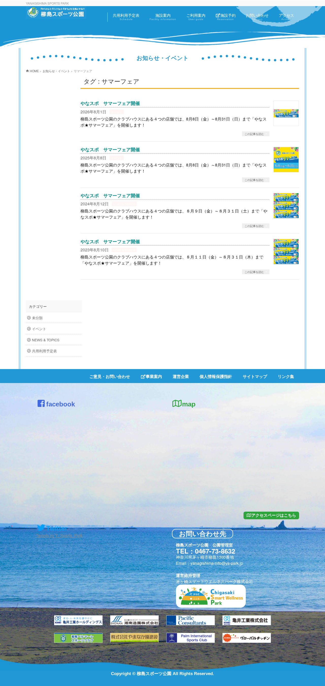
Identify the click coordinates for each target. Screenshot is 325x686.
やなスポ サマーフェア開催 (110, 103)
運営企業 (181, 376)
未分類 (37, 317)
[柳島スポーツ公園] (56, 14)
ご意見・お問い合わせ (109, 376)
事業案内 (154, 376)
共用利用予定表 (44, 350)
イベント (116, 112)
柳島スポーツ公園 (154, 673)
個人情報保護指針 (216, 376)
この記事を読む (254, 134)
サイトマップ (255, 376)
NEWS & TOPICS (124, 204)
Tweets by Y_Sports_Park (59, 535)
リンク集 (286, 376)
